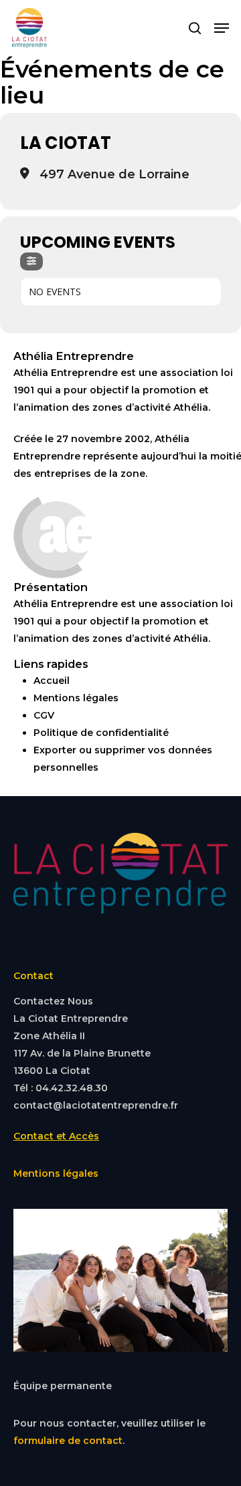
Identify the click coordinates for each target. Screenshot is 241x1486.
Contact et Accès (56, 1136)
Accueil (51, 681)
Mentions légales (75, 698)
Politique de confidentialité (101, 733)
